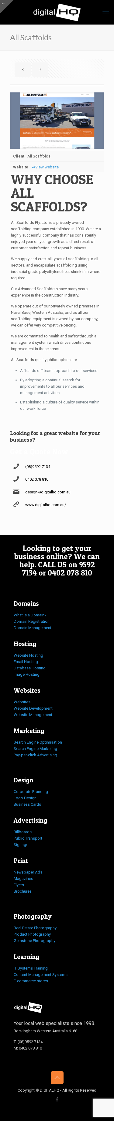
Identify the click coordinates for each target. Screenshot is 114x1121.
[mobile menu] (106, 12)
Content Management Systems (40, 974)
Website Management (33, 714)
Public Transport (28, 838)
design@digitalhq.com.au (48, 492)
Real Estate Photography (35, 928)
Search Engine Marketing (35, 748)
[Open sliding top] (7, 7)
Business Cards (27, 804)
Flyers (19, 885)
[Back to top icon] (57, 1077)
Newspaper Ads (28, 872)
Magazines (23, 878)
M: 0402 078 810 (28, 1048)
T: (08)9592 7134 (28, 1042)
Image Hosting (27, 674)
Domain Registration (32, 621)
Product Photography (32, 934)
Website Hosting (28, 655)
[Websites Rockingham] (57, 12)
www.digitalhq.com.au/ (45, 504)
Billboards (23, 832)
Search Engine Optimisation (38, 742)
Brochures (23, 891)
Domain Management (32, 627)
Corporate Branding (31, 791)
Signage (21, 844)
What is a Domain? (30, 615)
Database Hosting (30, 668)
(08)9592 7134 (37, 466)
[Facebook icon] (57, 1099)
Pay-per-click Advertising (35, 755)
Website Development (33, 708)
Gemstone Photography (34, 940)
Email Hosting (26, 661)
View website (47, 167)
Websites (22, 702)
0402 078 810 (36, 479)
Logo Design (25, 798)
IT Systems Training (31, 968)
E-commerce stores (31, 981)
